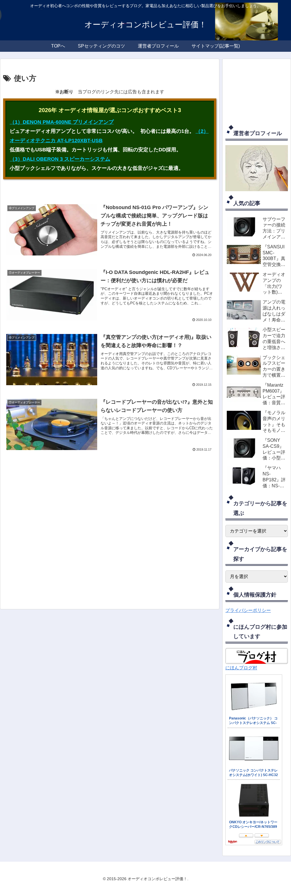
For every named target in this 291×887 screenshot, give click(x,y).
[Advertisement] (109, 533)
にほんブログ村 (241, 667)
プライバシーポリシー (248, 610)
